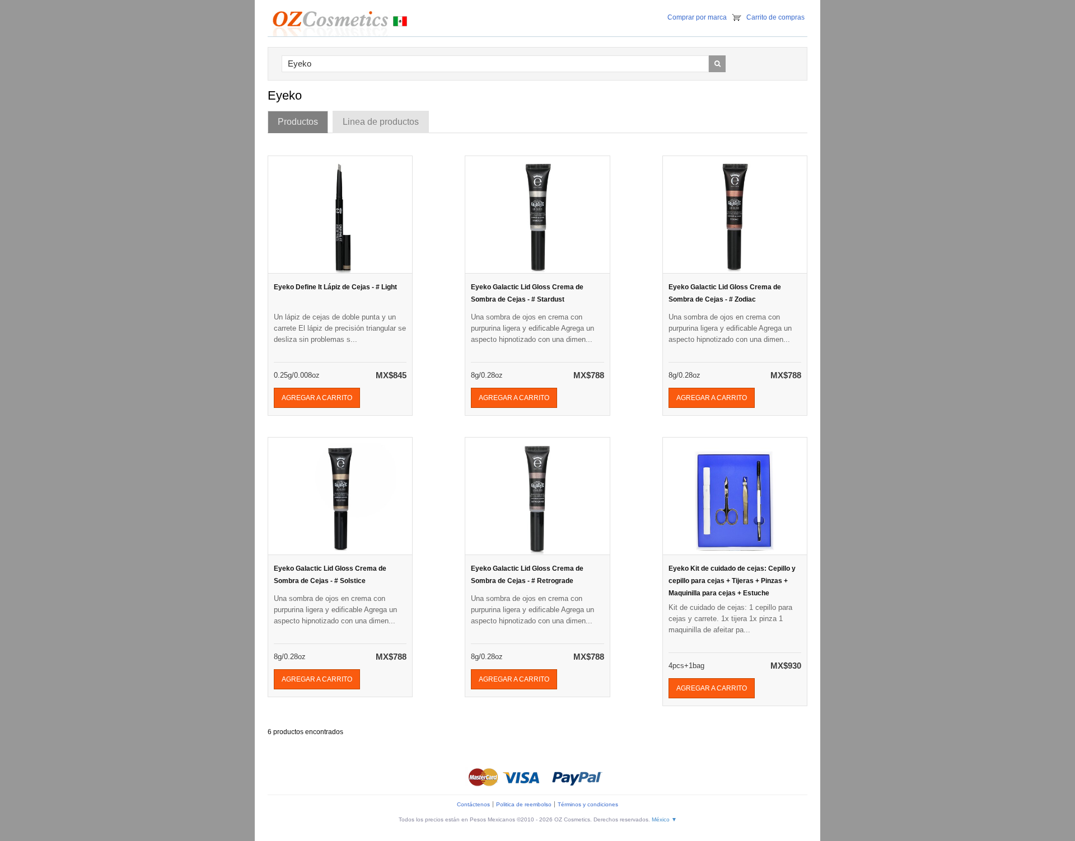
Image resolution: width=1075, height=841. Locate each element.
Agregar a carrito (317, 398)
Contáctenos (473, 804)
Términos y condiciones (588, 804)
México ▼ (664, 819)
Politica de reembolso (523, 804)
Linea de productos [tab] (381, 121)
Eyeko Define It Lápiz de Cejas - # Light (335, 287)
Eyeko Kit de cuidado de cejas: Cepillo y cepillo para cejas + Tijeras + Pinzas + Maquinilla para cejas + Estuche (732, 581)
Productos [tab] (298, 121)
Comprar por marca (697, 17)
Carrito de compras (775, 17)
